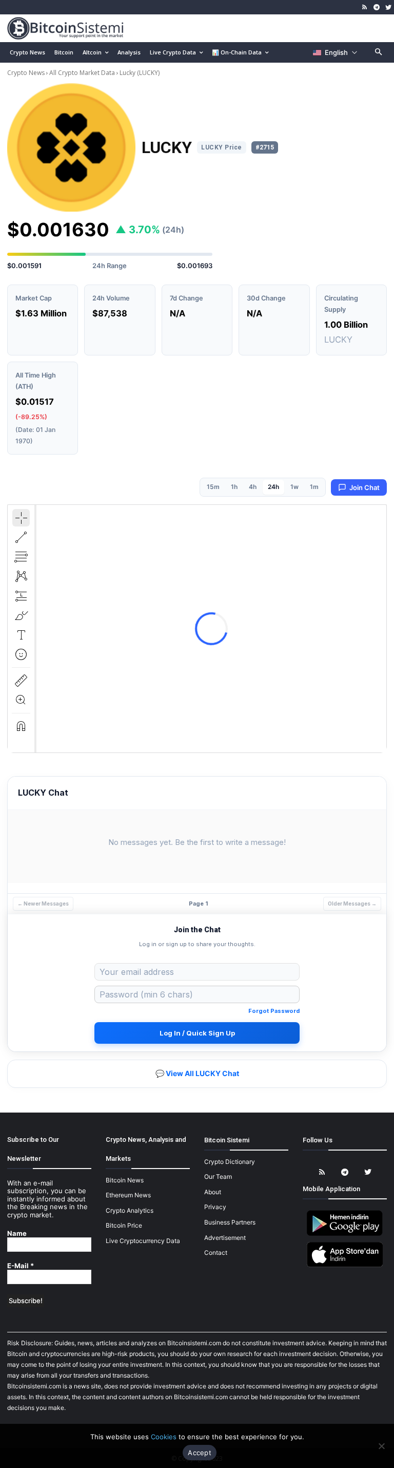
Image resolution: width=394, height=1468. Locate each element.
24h (273, 487)
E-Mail (20, 1266)
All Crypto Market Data (82, 72)
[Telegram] (376, 7)
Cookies (163, 1437)
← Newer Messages (43, 903)
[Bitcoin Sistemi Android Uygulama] (345, 1234)
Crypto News (26, 72)
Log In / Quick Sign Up (197, 1033)
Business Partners (229, 1222)
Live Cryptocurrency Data (143, 1241)
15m (213, 487)
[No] (381, 1446)
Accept (199, 1452)
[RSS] (365, 7)
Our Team (218, 1176)
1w (294, 487)
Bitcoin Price (124, 1225)
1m (314, 487)
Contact (215, 1252)
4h (253, 487)
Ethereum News (128, 1195)
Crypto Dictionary (229, 1161)
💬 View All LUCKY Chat (197, 1073)
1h (234, 487)
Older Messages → (352, 903)
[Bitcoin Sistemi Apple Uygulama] (345, 1265)
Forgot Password (274, 1010)
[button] (378, 52)
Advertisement (225, 1237)
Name (17, 1233)
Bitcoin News (125, 1180)
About (212, 1192)
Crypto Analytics (129, 1210)
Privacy (215, 1207)
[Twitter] (388, 7)
